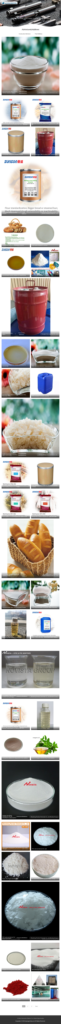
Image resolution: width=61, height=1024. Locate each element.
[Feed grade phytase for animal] (45, 232)
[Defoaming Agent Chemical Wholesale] (16, 624)
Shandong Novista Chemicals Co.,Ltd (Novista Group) (44, 696)
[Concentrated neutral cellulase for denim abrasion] (16, 112)
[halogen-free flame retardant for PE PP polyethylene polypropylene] (30, 790)
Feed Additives (38, 33)
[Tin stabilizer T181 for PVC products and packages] (30, 669)
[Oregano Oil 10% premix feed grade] (16, 957)
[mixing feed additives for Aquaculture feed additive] (16, 745)
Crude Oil (35, 18)
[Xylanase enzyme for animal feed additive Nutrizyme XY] (45, 112)
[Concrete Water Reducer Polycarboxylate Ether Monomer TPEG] (16, 383)
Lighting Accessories (44, 18)
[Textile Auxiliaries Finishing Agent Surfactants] (30, 428)
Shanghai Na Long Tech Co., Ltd (49, 334)
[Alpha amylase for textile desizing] (45, 383)
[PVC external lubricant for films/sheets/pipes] (30, 911)
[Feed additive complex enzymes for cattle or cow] (16, 504)
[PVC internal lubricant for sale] (45, 836)
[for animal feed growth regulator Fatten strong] (45, 866)
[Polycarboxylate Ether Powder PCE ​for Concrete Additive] (30, 66)
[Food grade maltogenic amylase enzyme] (16, 142)
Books (30, 18)
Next (36, 1006)
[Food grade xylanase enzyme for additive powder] (30, 549)
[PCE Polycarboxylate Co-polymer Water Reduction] (45, 595)
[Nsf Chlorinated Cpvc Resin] (45, 957)
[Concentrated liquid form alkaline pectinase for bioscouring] (16, 353)
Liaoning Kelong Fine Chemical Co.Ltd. (48, 92)
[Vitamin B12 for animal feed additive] (16, 987)
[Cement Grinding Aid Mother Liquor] (45, 715)
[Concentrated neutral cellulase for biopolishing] (16, 262)
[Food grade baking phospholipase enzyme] (16, 232)
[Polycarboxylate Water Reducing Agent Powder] (16, 595)
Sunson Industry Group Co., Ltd (50, 213)
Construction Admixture (24, 33)
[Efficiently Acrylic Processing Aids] (45, 987)
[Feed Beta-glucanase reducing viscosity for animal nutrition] (45, 474)
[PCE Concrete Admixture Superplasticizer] (45, 353)
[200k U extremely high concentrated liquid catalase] (45, 624)
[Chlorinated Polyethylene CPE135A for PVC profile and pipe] (16, 836)
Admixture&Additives (22, 696)
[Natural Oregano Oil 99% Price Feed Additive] (45, 745)
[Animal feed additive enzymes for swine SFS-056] (45, 504)
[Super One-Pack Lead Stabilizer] (16, 866)
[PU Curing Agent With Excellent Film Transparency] (45, 142)
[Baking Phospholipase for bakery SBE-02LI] (16, 715)
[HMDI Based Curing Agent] (30, 307)
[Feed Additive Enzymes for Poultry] (16, 474)
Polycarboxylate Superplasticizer (23, 92)
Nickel (26, 18)
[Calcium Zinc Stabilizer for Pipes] (45, 262)
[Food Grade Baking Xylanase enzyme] (30, 186)
